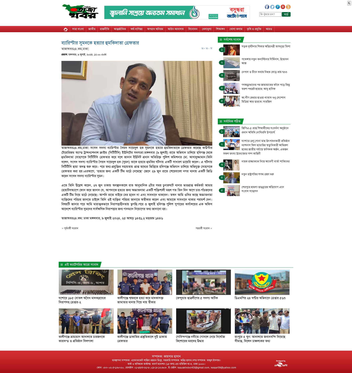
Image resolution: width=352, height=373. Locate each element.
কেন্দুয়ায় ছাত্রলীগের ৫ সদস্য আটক (197, 298)
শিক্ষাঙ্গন (220, 29)
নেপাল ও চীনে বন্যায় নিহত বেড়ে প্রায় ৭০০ (264, 72)
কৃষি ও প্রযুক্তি (254, 29)
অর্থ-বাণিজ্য (137, 29)
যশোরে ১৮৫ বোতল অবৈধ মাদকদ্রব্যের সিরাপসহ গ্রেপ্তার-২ (82, 300)
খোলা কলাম (236, 29)
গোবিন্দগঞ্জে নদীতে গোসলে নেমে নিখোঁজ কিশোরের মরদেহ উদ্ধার (200, 339)
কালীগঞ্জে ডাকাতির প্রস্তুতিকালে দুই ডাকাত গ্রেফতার (142, 339)
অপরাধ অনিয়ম (155, 29)
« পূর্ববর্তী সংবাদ (70, 228)
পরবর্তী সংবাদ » (204, 228)
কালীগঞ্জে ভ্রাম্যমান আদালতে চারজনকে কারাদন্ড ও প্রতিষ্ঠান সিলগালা (82, 339)
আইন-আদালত (176, 29)
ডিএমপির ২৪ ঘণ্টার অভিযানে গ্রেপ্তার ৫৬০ (260, 298)
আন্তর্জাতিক (120, 29)
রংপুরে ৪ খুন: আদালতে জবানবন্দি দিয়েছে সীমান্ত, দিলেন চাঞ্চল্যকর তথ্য (260, 339)
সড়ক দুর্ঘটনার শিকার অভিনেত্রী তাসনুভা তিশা (266, 46)
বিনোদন (192, 29)
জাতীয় (91, 29)
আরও (269, 29)
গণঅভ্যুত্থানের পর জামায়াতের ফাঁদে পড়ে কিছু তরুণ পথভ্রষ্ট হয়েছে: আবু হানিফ (266, 87)
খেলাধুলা (206, 29)
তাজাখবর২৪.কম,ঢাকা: (75, 49)
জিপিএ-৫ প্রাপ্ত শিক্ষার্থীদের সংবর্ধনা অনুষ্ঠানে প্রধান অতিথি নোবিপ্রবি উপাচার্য (265, 130)
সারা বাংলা (78, 29)
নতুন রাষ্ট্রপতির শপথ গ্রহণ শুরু (258, 174)
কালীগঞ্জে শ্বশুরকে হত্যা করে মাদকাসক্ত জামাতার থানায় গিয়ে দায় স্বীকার (140, 300)
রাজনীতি (104, 29)
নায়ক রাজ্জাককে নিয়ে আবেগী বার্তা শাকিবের (265, 161)
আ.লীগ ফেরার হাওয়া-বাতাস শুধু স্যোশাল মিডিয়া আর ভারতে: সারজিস (263, 100)
